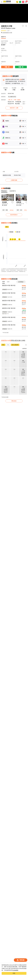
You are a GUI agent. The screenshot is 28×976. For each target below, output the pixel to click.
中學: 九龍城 (17, 99)
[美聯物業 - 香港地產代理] (7, 2)
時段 (3, 344)
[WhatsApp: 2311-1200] (20, 2)
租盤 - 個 (21, 67)
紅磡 (20, 79)
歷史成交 (14, 401)
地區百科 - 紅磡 (14, 108)
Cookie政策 (15, 970)
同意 (14, 973)
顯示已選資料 (15, 344)
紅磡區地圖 (14, 180)
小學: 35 (10, 99)
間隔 (8, 344)
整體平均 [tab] (3, 36)
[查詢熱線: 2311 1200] (17, 2)
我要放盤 (21, 960)
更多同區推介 (14, 214)
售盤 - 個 (7, 67)
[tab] (4, 191)
